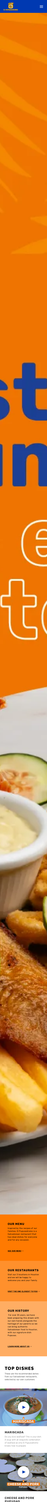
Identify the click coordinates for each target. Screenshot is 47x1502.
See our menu (14, 1251)
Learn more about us (18, 1347)
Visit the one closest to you (23, 1292)
